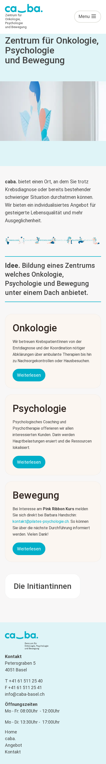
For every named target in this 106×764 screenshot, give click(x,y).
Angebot (13, 745)
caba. (10, 738)
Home (11, 731)
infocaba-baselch (25, 694)
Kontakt (13, 751)
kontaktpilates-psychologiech (41, 521)
